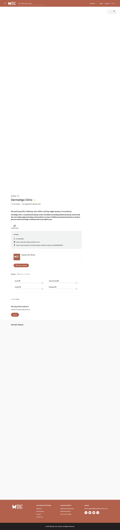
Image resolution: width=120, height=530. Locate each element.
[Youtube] (93, 512)
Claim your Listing (65, 514)
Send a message (22, 265)
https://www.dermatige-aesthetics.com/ (28, 242)
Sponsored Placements (67, 509)
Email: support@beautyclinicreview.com (96, 509)
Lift (18, 196)
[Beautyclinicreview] (12, 3)
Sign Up (107, 3)
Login (101, 3)
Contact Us (39, 517)
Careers (38, 514)
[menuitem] (112, 3)
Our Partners (40, 511)
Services (92, 3)
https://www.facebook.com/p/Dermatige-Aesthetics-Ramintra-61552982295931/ (39, 245)
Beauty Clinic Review (28, 255)
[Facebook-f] (85, 512)
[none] (112, 3)
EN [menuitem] (112, 3)
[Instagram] (97, 512)
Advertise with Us (65, 511)
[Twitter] (89, 512)
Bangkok (13, 196)
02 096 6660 (20, 239)
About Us (39, 509)
